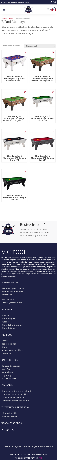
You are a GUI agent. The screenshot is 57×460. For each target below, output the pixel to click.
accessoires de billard (12, 350)
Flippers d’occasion (10, 366)
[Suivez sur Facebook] (2, 430)
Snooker (5, 322)
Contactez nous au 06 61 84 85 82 (15, 2)
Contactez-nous (9, 344)
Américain (6, 315)
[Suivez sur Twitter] (7, 430)
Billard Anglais (8, 318)
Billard (4, 347)
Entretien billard (9, 416)
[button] (26, 52)
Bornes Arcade (8, 378)
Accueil (4, 340)
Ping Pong (6, 375)
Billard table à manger (12, 325)
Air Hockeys (7, 372)
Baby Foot (6, 369)
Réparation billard (10, 413)
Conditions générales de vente (38, 446)
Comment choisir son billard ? (15, 400)
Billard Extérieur (8, 328)
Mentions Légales (13, 446)
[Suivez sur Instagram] (13, 430)
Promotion (6, 353)
